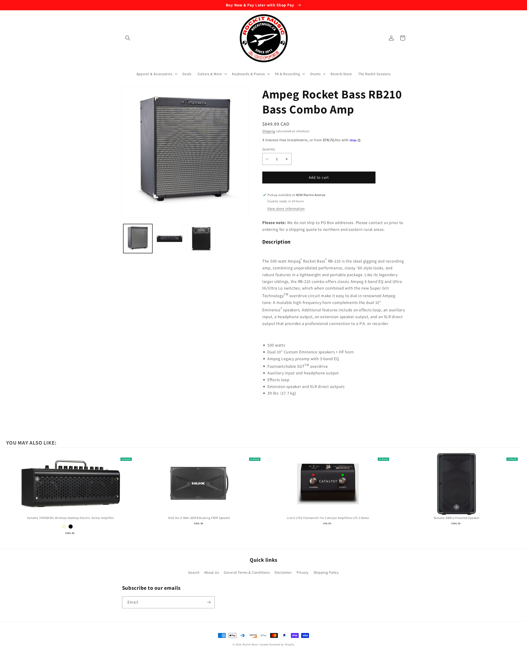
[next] (517, 494)
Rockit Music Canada (255, 644)
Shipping (268, 131)
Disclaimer (283, 572)
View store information (286, 208)
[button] (127, 38)
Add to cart (70, 488)
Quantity (268, 149)
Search (193, 572)
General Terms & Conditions (247, 572)
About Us (211, 572)
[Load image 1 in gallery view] (138, 238)
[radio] (64, 526)
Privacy (303, 572)
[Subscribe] (209, 602)
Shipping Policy (326, 572)
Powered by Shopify (281, 644)
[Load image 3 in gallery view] (201, 238)
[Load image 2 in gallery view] (169, 238)
